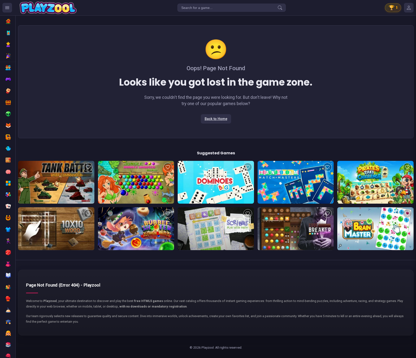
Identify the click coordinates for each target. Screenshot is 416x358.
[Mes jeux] (409, 8)
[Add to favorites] (88, 167)
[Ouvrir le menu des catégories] (7, 8)
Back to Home (216, 119)
